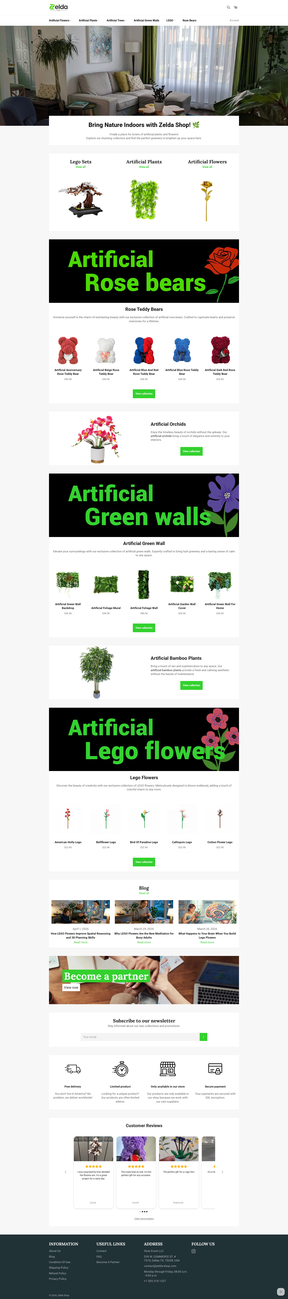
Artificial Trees (116, 20)
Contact (101, 1251)
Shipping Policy (58, 1267)
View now (71, 987)
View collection (144, 393)
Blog (52, 1256)
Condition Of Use (59, 1262)
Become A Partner (108, 1262)
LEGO (170, 20)
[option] (144, 76)
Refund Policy (57, 1273)
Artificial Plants (88, 20)
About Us (55, 1251)
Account (234, 20)
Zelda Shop (63, 1295)
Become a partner (106, 976)
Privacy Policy (57, 1278)
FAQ (99, 1256)
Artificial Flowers (59, 20)
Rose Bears (189, 20)
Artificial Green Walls (146, 20)
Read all (144, 893)
